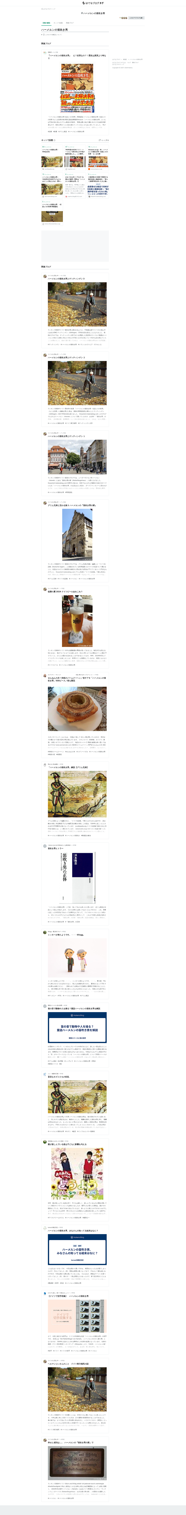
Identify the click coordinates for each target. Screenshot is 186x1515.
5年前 (61, 1073)
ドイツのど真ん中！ (54, 275)
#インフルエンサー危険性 (86, 1131)
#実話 (94, 1061)
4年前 (64, 931)
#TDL (60, 995)
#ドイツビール (53, 665)
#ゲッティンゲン (53, 344)
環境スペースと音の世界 (55, 1005)
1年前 (62, 588)
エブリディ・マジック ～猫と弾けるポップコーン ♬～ (70, 675)
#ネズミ (68, 1131)
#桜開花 (59, 754)
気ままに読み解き (53, 764)
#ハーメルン (73, 579)
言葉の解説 (46, 23)
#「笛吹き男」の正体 (72, 922)
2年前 (61, 764)
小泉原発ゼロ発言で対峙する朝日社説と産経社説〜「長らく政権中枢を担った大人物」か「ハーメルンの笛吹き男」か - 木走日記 (98, 179)
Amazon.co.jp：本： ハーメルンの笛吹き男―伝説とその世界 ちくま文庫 (98, 152)
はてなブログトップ (118, 64)
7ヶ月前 (63, 354)
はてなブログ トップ (49, 9)
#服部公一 (86, 1217)
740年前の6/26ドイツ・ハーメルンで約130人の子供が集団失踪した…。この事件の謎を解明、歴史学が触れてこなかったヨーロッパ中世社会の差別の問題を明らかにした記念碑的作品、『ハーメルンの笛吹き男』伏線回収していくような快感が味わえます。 (75, 152)
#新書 (55, 131)
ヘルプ (129, 62)
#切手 (50, 1351)
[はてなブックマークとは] (54, 140)
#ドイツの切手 (65, 1351)
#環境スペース (53, 1064)
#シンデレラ (68, 1061)
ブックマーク (46, 147)
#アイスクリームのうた (56, 1217)
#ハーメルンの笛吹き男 (76, 131)
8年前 (62, 1360)
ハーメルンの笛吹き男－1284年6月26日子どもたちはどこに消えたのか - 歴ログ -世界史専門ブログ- (52, 179)
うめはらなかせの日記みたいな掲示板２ (59, 845)
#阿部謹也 (68, 492)
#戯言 (74, 1131)
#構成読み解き (86, 835)
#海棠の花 (51, 754)
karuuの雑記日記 (53, 1227)
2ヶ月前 (55, 52)
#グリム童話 (62, 131)
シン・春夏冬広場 (53, 1073)
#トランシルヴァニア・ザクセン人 (90, 344)
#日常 (57, 1283)
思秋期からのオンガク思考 (55, 1141)
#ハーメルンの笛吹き (72, 835)
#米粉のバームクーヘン (56, 751)
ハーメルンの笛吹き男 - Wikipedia (50, 151)
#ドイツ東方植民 (71, 423)
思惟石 (50, 52)
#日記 (62, 1283)
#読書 (50, 131)
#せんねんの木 (70, 751)
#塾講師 (50, 1283)
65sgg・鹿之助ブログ (54, 931)
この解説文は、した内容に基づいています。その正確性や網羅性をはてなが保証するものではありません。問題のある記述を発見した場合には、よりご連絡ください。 (51, 35)
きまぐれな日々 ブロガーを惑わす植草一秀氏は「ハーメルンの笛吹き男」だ (75, 179)
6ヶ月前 (63, 275)
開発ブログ (135, 62)
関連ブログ (70, 23)
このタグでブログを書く (136, 18)
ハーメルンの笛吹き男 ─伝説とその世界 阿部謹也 (51, 205)
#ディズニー (52, 995)
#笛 (60, 1064)
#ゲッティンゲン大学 (85, 423)
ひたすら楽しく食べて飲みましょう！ (59, 1293)
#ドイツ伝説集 (63, 579)
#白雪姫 (60, 1061)
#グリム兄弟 (52, 579)
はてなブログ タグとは (119, 62)
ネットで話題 (58, 23)
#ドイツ (56, 1351)
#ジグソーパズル (82, 751)
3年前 (74, 845)
